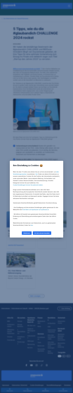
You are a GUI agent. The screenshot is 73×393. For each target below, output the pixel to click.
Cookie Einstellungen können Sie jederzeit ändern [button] (28, 185)
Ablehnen (26, 233)
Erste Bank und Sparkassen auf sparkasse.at (35, 209)
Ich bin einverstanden (42, 233)
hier (32, 225)
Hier (36, 174)
